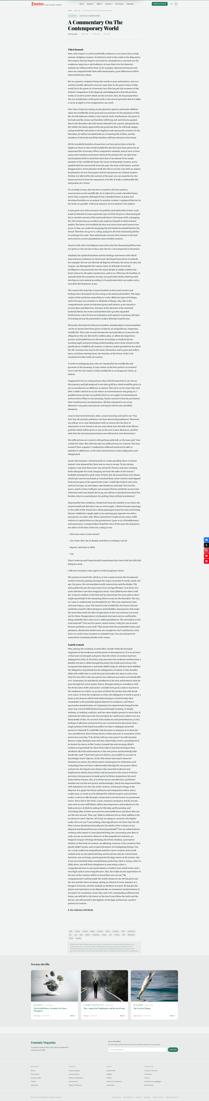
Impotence (131, 931)
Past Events (35, 1074)
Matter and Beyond (76, 1078)
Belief (99, 4)
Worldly (78, 938)
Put (110, 935)
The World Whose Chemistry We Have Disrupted (50, 1009)
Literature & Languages (153, 1081)
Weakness (131, 935)
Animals (85, 931)
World (71, 938)
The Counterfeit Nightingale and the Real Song (104, 1008)
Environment (73, 1081)
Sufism (109, 1078)
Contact (138, 1097)
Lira (75, 935)
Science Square (74, 1071)
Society (108, 4)
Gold (123, 931)
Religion (109, 1074)
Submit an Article (159, 4)
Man (81, 935)
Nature (87, 935)
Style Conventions (172, 1097)
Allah (70, 931)
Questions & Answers (114, 1081)
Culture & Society (151, 1071)
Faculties (116, 931)
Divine (108, 931)
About (33, 1071)
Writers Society (158, 1097)
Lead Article (111, 1071)
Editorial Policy (128, 1097)
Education (148, 1074)
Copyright (147, 1097)
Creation (100, 931)
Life (70, 935)
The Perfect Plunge (142, 1008)
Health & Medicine (75, 1085)
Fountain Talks (36, 1078)
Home (82, 4)
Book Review (149, 1085)
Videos (33, 1081)
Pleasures (96, 935)
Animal (77, 931)
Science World (74, 1074)
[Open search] (171, 4)
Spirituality (110, 1085)
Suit (123, 935)
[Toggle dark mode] (176, 4)
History (147, 1078)
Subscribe (130, 4)
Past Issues (119, 4)
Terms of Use (116, 1097)
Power (104, 935)
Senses (117, 935)
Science (90, 4)
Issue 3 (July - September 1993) (89, 16)
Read (72, 1016)
